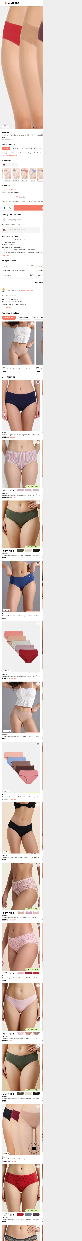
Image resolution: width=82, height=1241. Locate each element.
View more (5, 255)
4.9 (5, 126)
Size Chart (22, 197)
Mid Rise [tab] (15, 148)
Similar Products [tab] (9, 318)
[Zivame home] (12, 3)
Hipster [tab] (6, 148)
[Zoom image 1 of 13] (41, 67)
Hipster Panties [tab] (24, 318)
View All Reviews (41, 283)
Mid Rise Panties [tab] (39, 318)
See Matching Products (9, 156)
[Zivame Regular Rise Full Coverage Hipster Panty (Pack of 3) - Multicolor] (21, 526)
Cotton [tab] (41, 148)
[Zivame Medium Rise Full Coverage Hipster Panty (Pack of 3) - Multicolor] (21, 465)
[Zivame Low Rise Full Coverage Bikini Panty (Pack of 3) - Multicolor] (21, 1009)
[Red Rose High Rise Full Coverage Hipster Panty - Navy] (21, 405)
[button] (2, 3)
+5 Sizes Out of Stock (9, 190)
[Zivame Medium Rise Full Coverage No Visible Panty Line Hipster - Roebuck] (18, 343)
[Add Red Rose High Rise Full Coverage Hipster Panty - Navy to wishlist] (38, 382)
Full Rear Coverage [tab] (28, 148)
